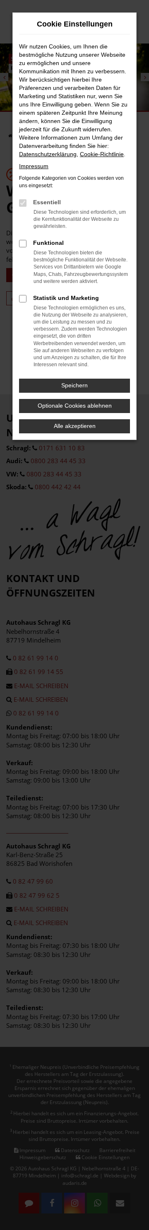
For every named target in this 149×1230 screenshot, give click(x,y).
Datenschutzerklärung (48, 154)
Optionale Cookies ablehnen (75, 405)
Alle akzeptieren (75, 426)
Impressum (33, 166)
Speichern (74, 385)
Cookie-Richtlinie (102, 154)
